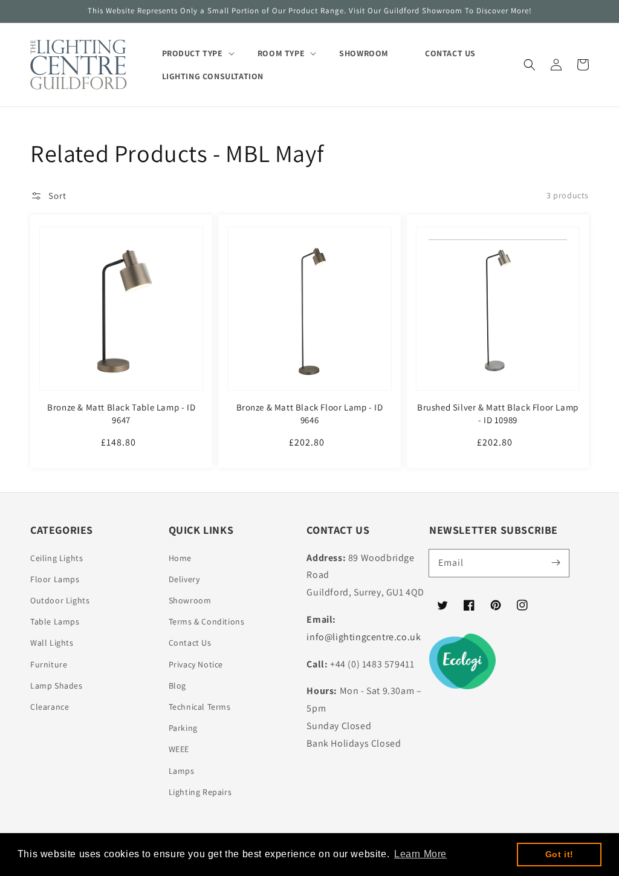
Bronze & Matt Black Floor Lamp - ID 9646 (309, 413)
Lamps (182, 770)
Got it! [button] (559, 854)
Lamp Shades (56, 685)
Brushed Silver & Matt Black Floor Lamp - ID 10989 (497, 413)
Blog (177, 685)
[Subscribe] (555, 563)
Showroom (190, 600)
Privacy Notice (196, 664)
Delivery (184, 579)
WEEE (179, 749)
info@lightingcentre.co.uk (363, 637)
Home (180, 558)
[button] (529, 64)
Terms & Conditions (207, 621)
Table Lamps (55, 621)
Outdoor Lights (59, 600)
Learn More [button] (420, 854)
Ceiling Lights (56, 558)
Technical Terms (200, 706)
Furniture (48, 664)
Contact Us (190, 642)
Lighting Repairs (200, 792)
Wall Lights (52, 642)
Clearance (49, 706)
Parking (183, 727)
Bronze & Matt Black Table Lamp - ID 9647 (121, 413)
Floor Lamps (55, 579)
